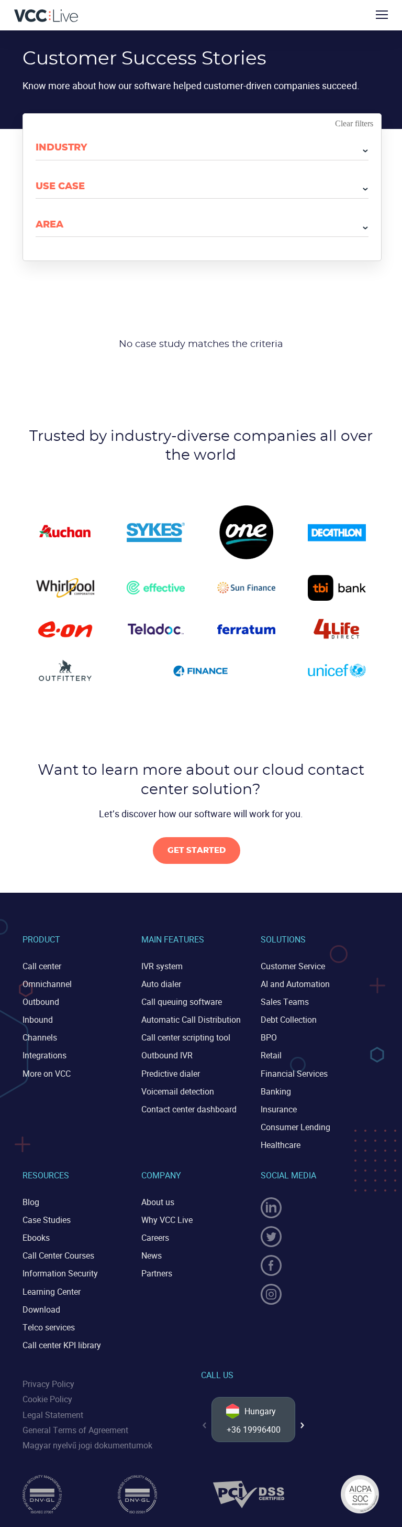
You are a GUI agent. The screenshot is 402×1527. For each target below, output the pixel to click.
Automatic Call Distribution (191, 1019)
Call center (42, 966)
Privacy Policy (48, 1384)
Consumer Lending (295, 1127)
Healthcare (280, 1145)
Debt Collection (289, 1019)
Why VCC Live (167, 1220)
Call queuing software (181, 1002)
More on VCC (47, 1073)
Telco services (49, 1327)
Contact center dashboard (189, 1109)
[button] (302, 1425)
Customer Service (293, 966)
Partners (156, 1273)
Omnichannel (47, 984)
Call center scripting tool (185, 1037)
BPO (269, 1037)
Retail (271, 1055)
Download (41, 1309)
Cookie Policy (47, 1399)
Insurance (279, 1109)
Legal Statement (53, 1415)
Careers (155, 1237)
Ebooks (36, 1237)
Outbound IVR (167, 1055)
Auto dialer (161, 984)
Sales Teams (285, 1002)
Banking (276, 1091)
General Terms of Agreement (75, 1430)
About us (157, 1202)
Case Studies (47, 1220)
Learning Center (52, 1291)
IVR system (162, 966)
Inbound (38, 1019)
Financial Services (294, 1073)
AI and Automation (295, 984)
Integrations (44, 1055)
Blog (31, 1202)
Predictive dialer (170, 1073)
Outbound (41, 1002)
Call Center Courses (58, 1255)
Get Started (197, 850)
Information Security (60, 1273)
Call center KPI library (62, 1345)
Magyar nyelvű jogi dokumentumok (87, 1445)
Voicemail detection (177, 1091)
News (151, 1255)
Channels (40, 1037)
